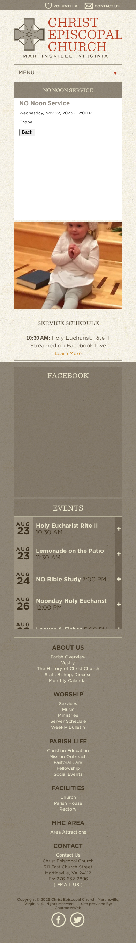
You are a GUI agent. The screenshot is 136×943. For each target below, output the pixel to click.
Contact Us (68, 855)
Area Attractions (68, 832)
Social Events (68, 774)
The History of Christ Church (68, 668)
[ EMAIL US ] (68, 884)
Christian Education (68, 750)
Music (68, 709)
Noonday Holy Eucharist (71, 601)
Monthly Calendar (68, 680)
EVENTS (68, 507)
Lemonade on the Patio (70, 550)
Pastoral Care (68, 762)
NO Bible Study (58, 579)
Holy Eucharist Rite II (67, 525)
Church (68, 797)
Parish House (68, 803)
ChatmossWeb (68, 908)
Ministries (68, 715)
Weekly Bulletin (68, 727)
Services (68, 703)
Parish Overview (68, 656)
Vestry (68, 662)
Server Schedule (68, 721)
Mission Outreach (68, 756)
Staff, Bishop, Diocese (68, 674)
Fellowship (68, 768)
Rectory (68, 809)
